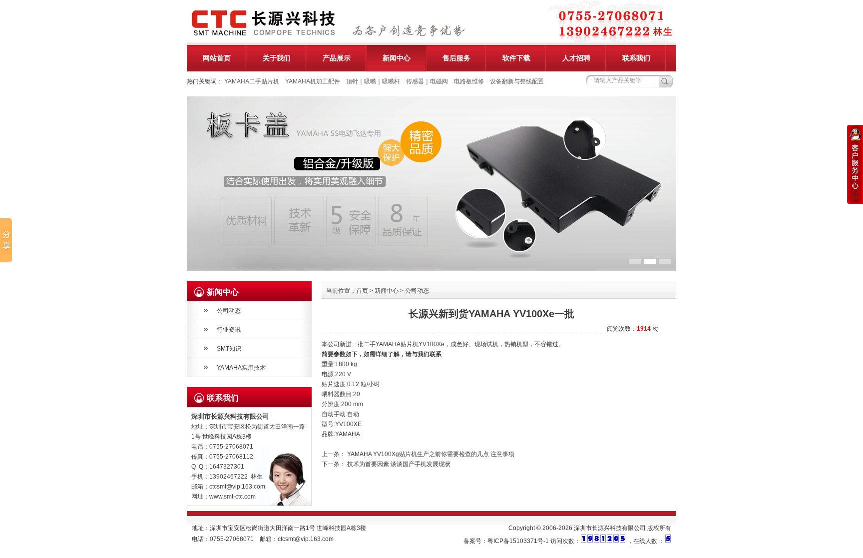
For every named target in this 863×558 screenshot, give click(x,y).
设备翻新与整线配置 (517, 81)
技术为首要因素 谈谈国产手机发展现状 (398, 464)
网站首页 (217, 58)
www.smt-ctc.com (232, 496)
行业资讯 (229, 329)
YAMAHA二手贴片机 (251, 81)
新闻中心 (397, 58)
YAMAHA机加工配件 (312, 81)
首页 (362, 290)
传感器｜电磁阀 (427, 81)
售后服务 (456, 58)
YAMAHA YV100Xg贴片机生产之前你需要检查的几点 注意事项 (430, 454)
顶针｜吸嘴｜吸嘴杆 (373, 81)
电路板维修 (469, 81)
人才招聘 (576, 58)
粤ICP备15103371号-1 (518, 541)
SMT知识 (229, 348)
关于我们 (277, 58)
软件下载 (516, 58)
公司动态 (229, 310)
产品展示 (337, 58)
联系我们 (636, 58)
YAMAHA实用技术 (241, 367)
